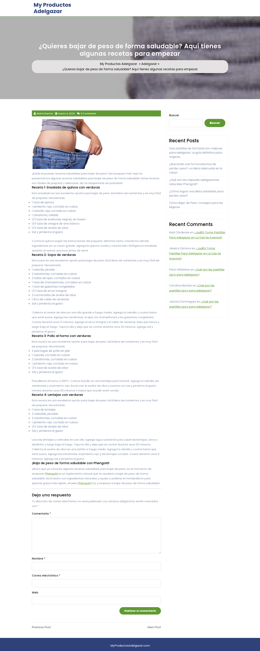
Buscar (174, 115)
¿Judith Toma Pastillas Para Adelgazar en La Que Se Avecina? (195, 253)
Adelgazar (149, 64)
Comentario (41, 513)
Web (35, 592)
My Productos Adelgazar (52, 8)
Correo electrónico (46, 575)
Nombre (38, 558)
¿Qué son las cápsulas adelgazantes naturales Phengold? (194, 182)
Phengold (51, 473)
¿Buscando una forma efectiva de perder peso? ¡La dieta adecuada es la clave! (195, 168)
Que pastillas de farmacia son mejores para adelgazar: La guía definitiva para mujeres (195, 152)
